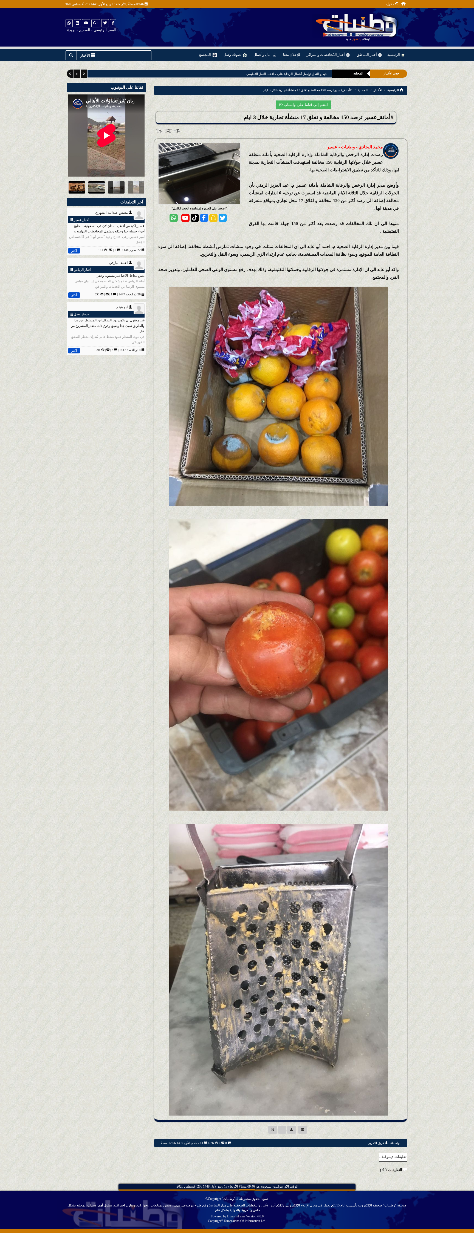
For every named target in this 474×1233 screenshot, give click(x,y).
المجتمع (205, 55)
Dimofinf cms (236, 1216)
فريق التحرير (376, 1143)
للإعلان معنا (291, 55)
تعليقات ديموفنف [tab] (393, 1157)
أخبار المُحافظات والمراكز (326, 55)
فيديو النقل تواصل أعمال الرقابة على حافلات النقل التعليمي (282, 74)
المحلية (363, 90)
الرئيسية (394, 55)
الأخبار (378, 90)
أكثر (74, 251)
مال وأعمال (262, 55)
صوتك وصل (233, 55)
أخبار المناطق (367, 55)
